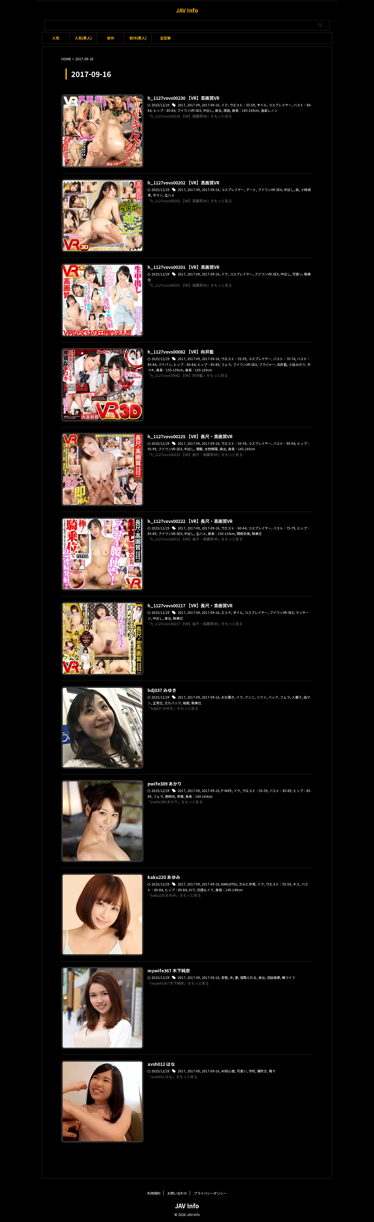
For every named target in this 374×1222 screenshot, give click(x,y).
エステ (226, 612)
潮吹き (262, 1071)
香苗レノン (269, 110)
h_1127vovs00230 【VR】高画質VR (183, 98)
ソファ (261, 697)
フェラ (226, 364)
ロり (192, 889)
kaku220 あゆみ (164, 877)
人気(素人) (83, 38)
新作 (110, 38)
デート (251, 189)
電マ (272, 1071)
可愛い (297, 274)
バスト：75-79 (284, 528)
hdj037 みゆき (162, 690)
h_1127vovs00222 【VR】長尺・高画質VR (190, 521)
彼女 (218, 110)
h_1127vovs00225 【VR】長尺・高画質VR (190, 436)
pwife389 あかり (165, 783)
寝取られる (248, 977)
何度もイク (205, 889)
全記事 (165, 38)
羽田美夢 (273, 977)
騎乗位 (257, 533)
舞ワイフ (288, 977)
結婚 (186, 702)
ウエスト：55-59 (242, 104)
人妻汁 (297, 697)
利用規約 (153, 1193)
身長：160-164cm (198, 796)
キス (296, 884)
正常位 (158, 702)
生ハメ (169, 195)
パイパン (165, 364)
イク (224, 104)
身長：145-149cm (229, 889)
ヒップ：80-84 (164, 110)
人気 (55, 38)
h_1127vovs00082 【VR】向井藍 (181, 351)
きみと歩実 (247, 884)
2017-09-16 (210, 104)
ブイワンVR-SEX (189, 110)
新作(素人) (138, 38)
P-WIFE (226, 790)
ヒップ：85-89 (208, 364)
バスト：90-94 (284, 443)
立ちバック (173, 702)
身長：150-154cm (221, 533)
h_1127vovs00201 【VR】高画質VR (183, 267)
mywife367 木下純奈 (169, 970)
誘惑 (226, 110)
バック (273, 697)
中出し (208, 110)
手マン (158, 195)
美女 (223, 448)
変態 (224, 977)
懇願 (199, 448)
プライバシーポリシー (210, 1193)
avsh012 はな (161, 1064)
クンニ (250, 697)
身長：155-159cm (169, 370)
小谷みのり (297, 364)
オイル (262, 104)
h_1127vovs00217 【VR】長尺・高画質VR (190, 605)
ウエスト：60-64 (233, 528)
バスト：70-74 (284, 358)
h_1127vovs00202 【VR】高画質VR (183, 182)
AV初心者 (228, 1071)
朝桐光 (170, 796)
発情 (180, 796)
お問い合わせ (177, 1193)
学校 (252, 1071)
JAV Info (187, 10)
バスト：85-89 (280, 790)
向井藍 (282, 364)
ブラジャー (267, 364)
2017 (181, 104)
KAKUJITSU (229, 884)
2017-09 (193, 104)
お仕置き (227, 697)
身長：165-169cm (245, 110)
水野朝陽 (211, 448)
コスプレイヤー (280, 104)
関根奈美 (243, 533)
